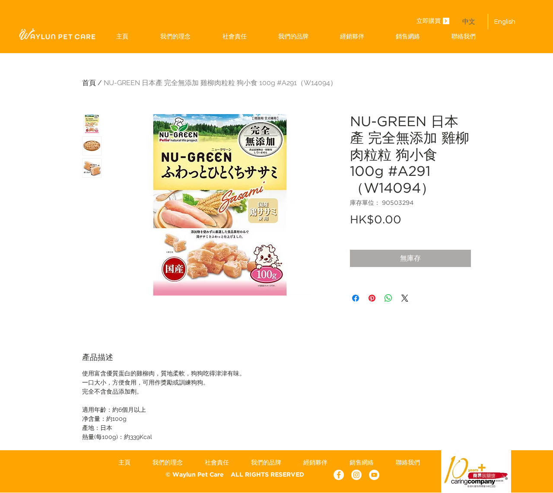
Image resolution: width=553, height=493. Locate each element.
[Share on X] (405, 298)
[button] (293, 36)
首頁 (89, 83)
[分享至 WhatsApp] (388, 298)
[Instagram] (356, 475)
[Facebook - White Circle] (339, 475)
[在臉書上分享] (355, 298)
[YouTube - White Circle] (374, 475)
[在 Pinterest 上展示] (372, 298)
